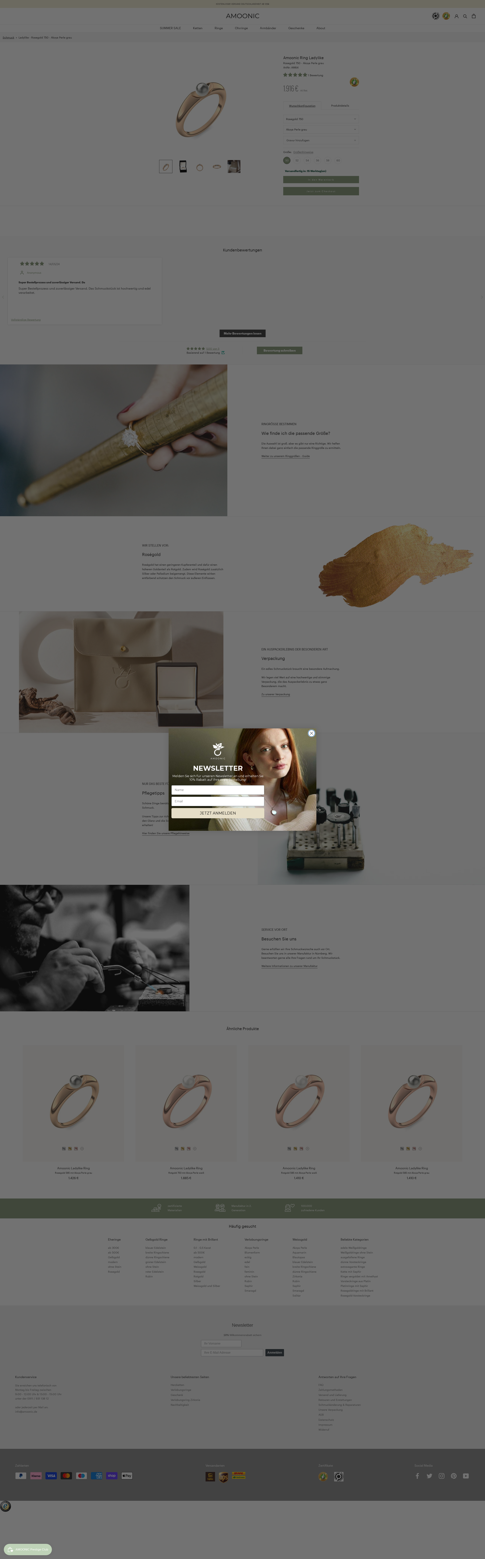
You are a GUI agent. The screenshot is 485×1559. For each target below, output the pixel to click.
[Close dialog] (311, 733)
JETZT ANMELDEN (218, 813)
